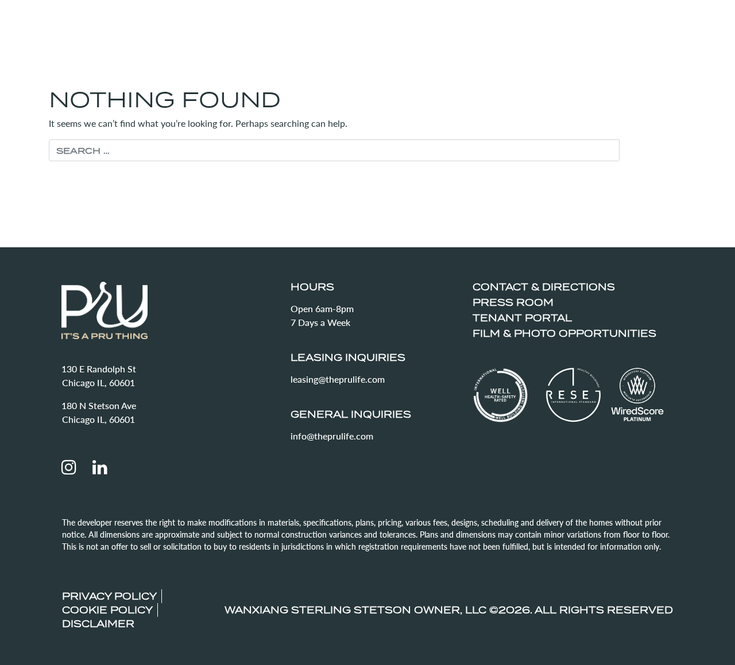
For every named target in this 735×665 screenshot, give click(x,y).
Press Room (513, 302)
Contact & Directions (544, 287)
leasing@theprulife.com (338, 379)
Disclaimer (98, 623)
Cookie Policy (107, 610)
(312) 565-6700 (633, 23)
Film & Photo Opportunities (564, 333)
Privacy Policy (109, 596)
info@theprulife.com (332, 435)
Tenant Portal (522, 318)
